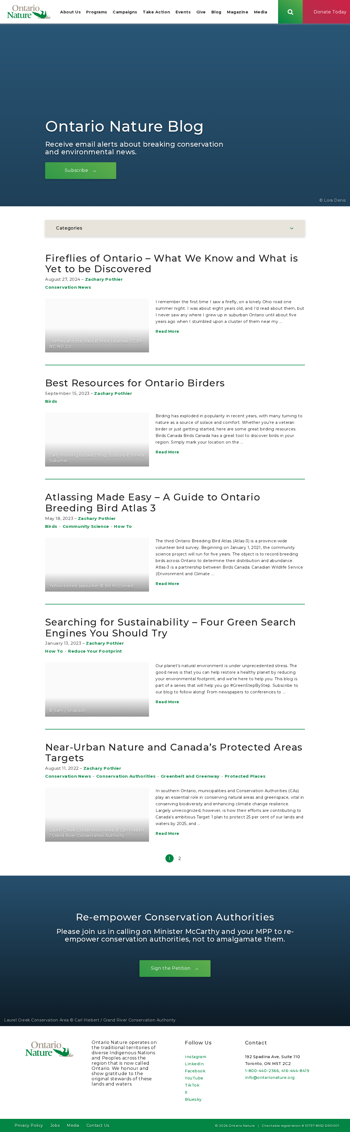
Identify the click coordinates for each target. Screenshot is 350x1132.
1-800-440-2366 (262, 1070)
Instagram (195, 1056)
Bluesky (193, 1099)
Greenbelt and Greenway (190, 776)
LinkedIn (194, 1063)
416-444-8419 (295, 1070)
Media (260, 12)
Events (183, 12)
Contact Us (97, 1125)
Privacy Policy (28, 1125)
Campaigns (125, 12)
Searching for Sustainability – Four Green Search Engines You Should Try (170, 627)
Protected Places (245, 776)
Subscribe (76, 170)
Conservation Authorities (126, 776)
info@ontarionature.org (270, 1077)
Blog (216, 12)
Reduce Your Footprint (95, 651)
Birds (51, 401)
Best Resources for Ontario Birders (135, 383)
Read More (167, 331)
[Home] (29, 11)
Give (201, 12)
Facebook (195, 1071)
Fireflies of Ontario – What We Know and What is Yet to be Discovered (171, 263)
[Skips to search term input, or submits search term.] (290, 12)
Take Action (156, 12)
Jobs (55, 1125)
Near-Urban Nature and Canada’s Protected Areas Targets (173, 752)
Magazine (237, 12)
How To (123, 526)
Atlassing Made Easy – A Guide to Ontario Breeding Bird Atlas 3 (152, 502)
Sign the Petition (171, 968)
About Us (70, 12)
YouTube (194, 1078)
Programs (96, 12)
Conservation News (68, 287)
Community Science (86, 526)
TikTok (192, 1085)
